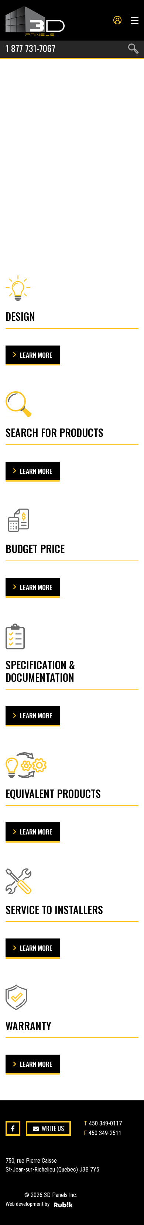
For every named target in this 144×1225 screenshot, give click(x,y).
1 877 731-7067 (30, 48)
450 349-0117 (105, 1123)
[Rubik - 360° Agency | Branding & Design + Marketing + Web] (63, 1204)
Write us (53, 1128)
